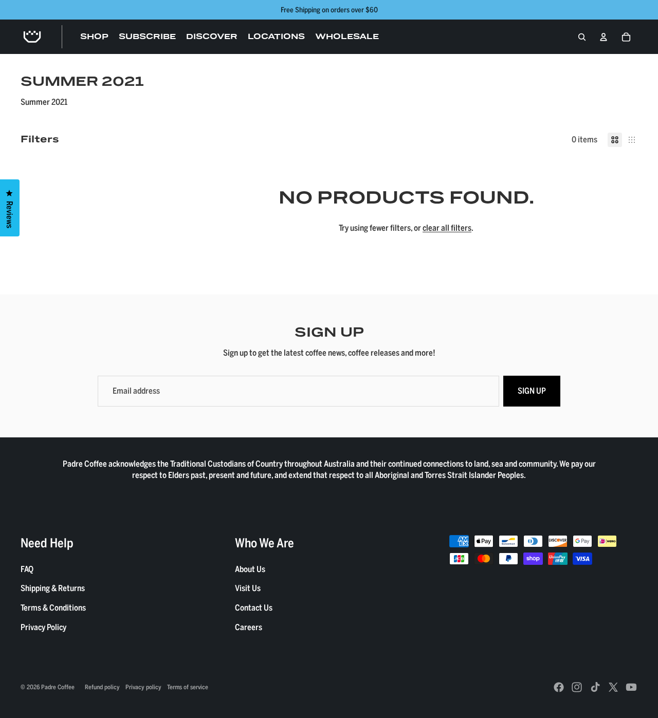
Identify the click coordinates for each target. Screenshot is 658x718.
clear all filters (447, 227)
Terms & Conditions (53, 607)
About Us (250, 569)
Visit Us (248, 588)
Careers (248, 627)
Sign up (532, 390)
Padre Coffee (58, 687)
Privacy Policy (43, 627)
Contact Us (253, 607)
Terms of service (187, 687)
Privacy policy (143, 687)
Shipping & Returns (53, 588)
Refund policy (102, 687)
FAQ (27, 569)
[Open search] (582, 37)
